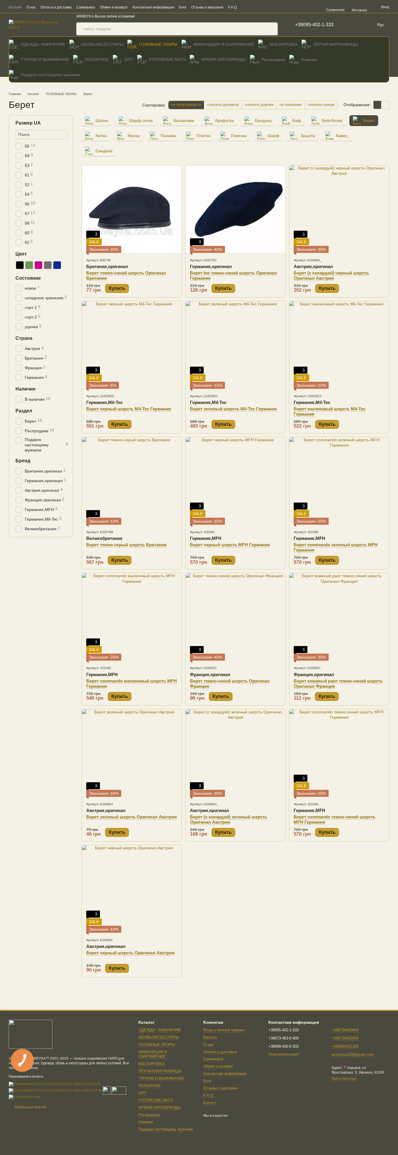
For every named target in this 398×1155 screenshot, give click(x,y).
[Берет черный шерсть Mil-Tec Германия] (132, 345)
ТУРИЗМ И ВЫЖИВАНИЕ (45, 59)
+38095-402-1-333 (314, 24)
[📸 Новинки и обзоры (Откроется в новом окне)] (281, 7)
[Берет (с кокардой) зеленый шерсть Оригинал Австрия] (235, 753)
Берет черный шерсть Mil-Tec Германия (128, 408)
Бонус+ (209, 1102)
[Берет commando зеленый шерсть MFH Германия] (339, 481)
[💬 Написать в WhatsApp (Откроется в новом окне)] (274, 7)
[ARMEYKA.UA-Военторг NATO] (30, 1034)
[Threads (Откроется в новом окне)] (316, 7)
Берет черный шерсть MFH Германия (230, 544)
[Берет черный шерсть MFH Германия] (235, 481)
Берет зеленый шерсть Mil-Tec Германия (233, 408)
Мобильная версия (30, 1107)
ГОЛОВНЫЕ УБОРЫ (158, 44)
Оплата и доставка (56, 7)
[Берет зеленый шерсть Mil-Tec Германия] (235, 345)
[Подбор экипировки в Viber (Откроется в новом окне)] (260, 7)
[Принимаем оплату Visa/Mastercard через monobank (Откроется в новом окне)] (54, 1084)
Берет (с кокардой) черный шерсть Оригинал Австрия (331, 275)
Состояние (28, 277)
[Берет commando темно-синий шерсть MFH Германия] (339, 753)
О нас (31, 7)
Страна (23, 338)
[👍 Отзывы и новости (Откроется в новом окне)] (295, 7)
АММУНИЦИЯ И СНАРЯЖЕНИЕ (223, 44)
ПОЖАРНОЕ (97, 59)
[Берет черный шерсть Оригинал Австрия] (132, 889)
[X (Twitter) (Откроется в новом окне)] (309, 7)
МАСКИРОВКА (283, 44)
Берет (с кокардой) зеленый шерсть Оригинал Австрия (228, 819)
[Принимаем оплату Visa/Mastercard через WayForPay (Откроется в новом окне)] (55, 1090)
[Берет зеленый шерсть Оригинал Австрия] (132, 753)
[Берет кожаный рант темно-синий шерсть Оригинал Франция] (339, 617)
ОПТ (128, 59)
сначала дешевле (223, 104)
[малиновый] (38, 264)
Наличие (25, 388)
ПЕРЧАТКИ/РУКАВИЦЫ (335, 44)
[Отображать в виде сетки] (377, 105)
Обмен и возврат (114, 7)
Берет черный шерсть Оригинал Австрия (130, 952)
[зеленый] (29, 264)
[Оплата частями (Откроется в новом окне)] (24, 1097)
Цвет (21, 253)
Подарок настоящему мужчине (50, 74)
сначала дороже (259, 104)
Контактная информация (153, 7)
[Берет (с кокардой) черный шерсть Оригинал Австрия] (339, 209)
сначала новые (321, 104)
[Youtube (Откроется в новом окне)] (302, 7)
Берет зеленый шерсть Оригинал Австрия (131, 816)
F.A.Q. (232, 7)
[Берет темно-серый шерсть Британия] (132, 481)
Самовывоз (85, 7)
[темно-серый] (47, 264)
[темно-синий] (57, 264)
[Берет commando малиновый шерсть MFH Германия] (132, 617)
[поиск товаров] (271, 28)
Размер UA (28, 122)
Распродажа (273, 59)
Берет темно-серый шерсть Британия (126, 544)
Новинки (309, 59)
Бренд (22, 460)
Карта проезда (344, 1079)
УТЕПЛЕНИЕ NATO (167, 59)
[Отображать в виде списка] (385, 105)
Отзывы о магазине (207, 7)
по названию (291, 104)
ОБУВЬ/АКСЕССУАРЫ (102, 44)
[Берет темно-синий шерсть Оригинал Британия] (132, 209)
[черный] (19, 264)
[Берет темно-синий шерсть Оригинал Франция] (235, 617)
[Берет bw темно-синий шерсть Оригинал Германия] (235, 209)
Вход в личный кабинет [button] (224, 1030)
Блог (182, 7)
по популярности (186, 104)
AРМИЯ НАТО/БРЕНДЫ (223, 59)
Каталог (15, 7)
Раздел (23, 410)
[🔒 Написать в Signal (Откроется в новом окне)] (288, 7)
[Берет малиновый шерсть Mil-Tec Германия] (339, 345)
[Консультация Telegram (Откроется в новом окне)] (267, 7)
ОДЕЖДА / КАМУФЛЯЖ (43, 44)
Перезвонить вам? (283, 1054)
